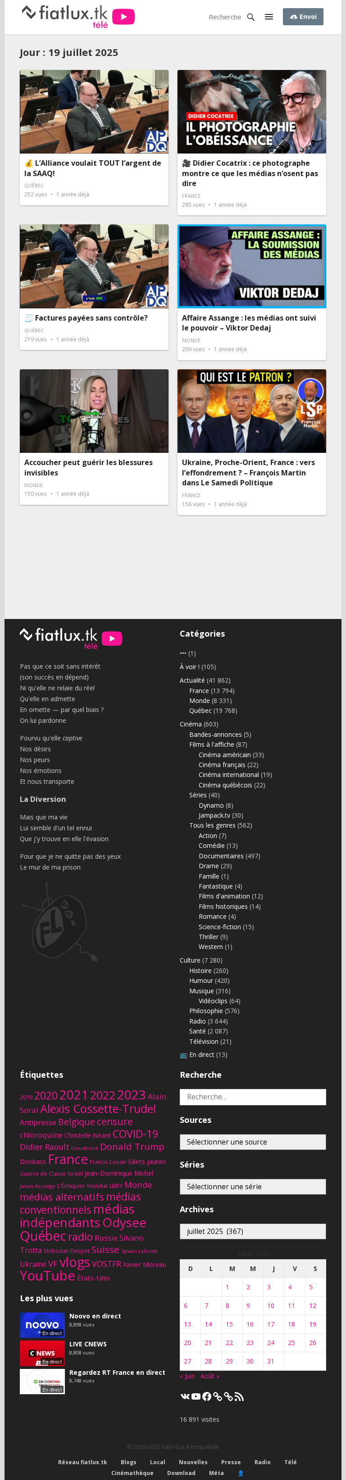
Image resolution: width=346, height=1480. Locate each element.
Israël (75, 1173)
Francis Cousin (108, 1162)
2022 (102, 1095)
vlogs (74, 1262)
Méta (216, 1473)
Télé (290, 1462)
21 (208, 1342)
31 (270, 1361)
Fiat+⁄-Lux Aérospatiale (190, 1447)
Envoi (307, 16)
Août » (209, 1376)
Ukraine (33, 1264)
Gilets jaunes (147, 1161)
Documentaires (221, 856)
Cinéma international (229, 774)
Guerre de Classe (43, 1173)
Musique (201, 991)
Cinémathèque (132, 1473)
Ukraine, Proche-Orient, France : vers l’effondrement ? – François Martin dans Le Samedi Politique (248, 472)
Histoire (200, 970)
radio (80, 1237)
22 (229, 1342)
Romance (213, 916)
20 (187, 1342)
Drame (209, 865)
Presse (231, 1462)
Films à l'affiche (211, 744)
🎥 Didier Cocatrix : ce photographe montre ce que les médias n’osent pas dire (250, 173)
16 (250, 1324)
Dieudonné (84, 1148)
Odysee (124, 1222)
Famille (209, 876)
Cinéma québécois (225, 785)
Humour (201, 980)
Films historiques (223, 906)
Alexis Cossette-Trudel (98, 1108)
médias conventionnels (80, 1203)
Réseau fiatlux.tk (82, 1462)
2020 (46, 1095)
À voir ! (190, 666)
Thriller (209, 936)
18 (291, 1324)
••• (183, 653)
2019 (26, 1097)
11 (291, 1305)
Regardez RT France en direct (117, 1372)
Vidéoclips (213, 1000)
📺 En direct (197, 1054)
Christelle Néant (87, 1135)
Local (157, 1462)
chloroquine (41, 1135)
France (191, 195)
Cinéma (191, 724)
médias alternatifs (62, 1196)
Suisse (105, 1249)
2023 (131, 1094)
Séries (198, 795)
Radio (197, 1021)
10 (270, 1305)
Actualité (192, 680)
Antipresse (38, 1122)
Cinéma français (222, 764)
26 (312, 1342)
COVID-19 (135, 1133)
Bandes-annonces (215, 734)
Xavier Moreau (144, 1264)
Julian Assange (37, 1185)
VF (53, 1263)
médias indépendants (77, 1216)
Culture (190, 960)
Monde (191, 340)
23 (250, 1342)
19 (312, 1324)
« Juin (187, 1376)
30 (250, 1361)
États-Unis (93, 1277)
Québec (34, 185)
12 (312, 1305)
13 (187, 1324)
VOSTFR (106, 1263)
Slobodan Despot (67, 1250)
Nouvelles (193, 1462)
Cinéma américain (225, 754)
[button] (269, 17)
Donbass (33, 1161)
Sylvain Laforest (139, 1251)
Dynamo (211, 805)
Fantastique (216, 886)
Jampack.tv (214, 815)
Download (181, 1473)
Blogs (129, 1462)
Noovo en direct (95, 1316)
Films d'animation (224, 896)
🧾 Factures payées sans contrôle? (86, 318)
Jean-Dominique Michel (119, 1172)
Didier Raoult (44, 1146)
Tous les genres (212, 825)
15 (229, 1324)
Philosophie (206, 1010)
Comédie (212, 845)
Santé (197, 1031)
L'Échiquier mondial (82, 1186)
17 (270, 1324)
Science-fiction (220, 926)
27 (187, 1361)
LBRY (116, 1186)
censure (115, 1121)
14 (208, 1324)
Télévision (204, 1041)
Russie (106, 1238)
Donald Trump (132, 1146)
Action (208, 835)
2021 (73, 1094)
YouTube (47, 1275)
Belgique (76, 1122)
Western (211, 946)
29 (229, 1361)
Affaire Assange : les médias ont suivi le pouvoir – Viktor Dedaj (249, 323)
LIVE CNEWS (88, 1344)
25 (291, 1342)
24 (270, 1342)
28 (208, 1361)
